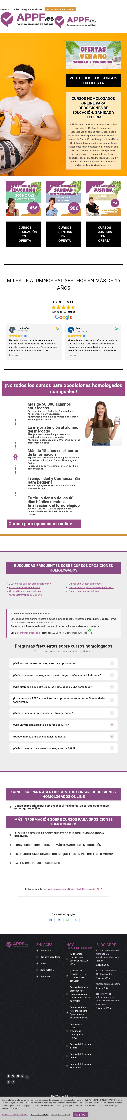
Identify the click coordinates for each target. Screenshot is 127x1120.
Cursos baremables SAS (108, 984)
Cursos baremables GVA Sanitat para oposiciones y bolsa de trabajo (108, 955)
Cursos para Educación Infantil (85, 591)
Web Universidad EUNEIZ (89, 889)
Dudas (43, 963)
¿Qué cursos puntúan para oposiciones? (30, 583)
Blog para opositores (50, 957)
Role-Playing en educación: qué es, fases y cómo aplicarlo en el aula (107, 999)
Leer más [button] (13, 355)
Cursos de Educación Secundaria (80, 1066)
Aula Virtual (45, 950)
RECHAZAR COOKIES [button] (39, 1115)
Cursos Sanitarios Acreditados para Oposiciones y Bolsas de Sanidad (79, 1012)
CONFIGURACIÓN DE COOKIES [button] (15, 1115)
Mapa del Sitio (47, 970)
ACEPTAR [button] (80, 1114)
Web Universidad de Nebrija (61, 889)
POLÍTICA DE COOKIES (60, 1115)
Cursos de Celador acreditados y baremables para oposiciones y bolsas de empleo (80, 994)
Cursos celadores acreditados (24, 587)
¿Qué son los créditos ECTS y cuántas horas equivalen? (78, 975)
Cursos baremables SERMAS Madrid (106, 972)
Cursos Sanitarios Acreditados (25, 591)
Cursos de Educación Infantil (80, 1046)
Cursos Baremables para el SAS (25, 595)
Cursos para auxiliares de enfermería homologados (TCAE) (76, 1031)
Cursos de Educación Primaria (80, 1056)
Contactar (45, 976)
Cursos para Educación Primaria (85, 583)
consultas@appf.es (28, 632)
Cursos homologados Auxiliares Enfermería (91, 587)
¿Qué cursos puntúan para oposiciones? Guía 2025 (79, 959)
